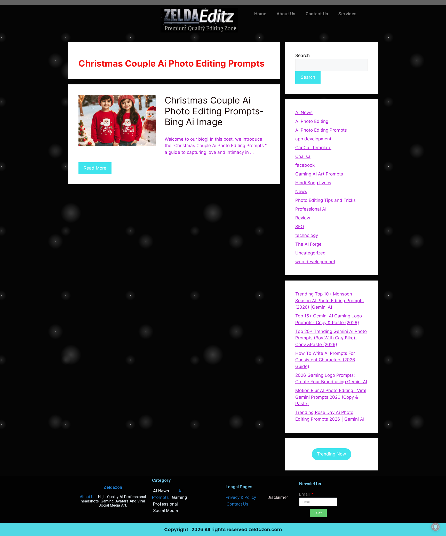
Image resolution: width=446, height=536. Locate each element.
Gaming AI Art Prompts (319, 174)
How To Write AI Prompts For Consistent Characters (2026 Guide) (325, 360)
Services (347, 13)
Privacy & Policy (241, 497)
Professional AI (310, 209)
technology (306, 235)
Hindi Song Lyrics (313, 182)
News (301, 191)
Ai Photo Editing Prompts (321, 130)
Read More (95, 168)
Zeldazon (112, 487)
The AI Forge (308, 244)
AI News (304, 112)
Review (302, 217)
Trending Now (331, 454)
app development (313, 138)
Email (305, 494)
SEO (299, 226)
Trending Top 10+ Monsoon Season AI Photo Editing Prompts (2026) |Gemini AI (329, 300)
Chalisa (302, 156)
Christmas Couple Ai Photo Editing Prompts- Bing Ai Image (214, 111)
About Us (286, 13)
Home (260, 13)
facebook (305, 165)
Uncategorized (310, 252)
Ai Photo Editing (311, 121)
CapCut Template (313, 147)
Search (302, 55)
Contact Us (317, 13)
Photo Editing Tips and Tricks (325, 200)
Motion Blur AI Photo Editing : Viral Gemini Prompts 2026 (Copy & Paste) (330, 397)
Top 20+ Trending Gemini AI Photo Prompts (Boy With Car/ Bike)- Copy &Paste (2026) (331, 338)
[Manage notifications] (435, 527)
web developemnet (315, 261)
